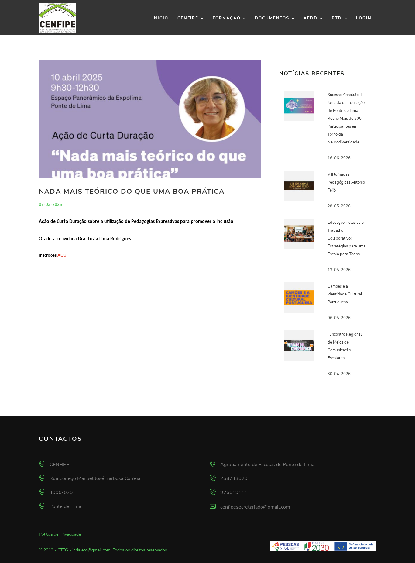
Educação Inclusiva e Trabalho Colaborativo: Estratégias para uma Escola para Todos (346, 238)
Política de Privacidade (60, 534)
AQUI (62, 255)
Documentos (272, 18)
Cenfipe (187, 18)
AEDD (310, 18)
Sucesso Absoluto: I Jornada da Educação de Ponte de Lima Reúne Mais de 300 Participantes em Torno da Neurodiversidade (346, 118)
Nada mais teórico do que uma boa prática (132, 191)
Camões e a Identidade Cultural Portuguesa (345, 294)
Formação (227, 18)
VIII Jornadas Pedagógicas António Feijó (346, 182)
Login (364, 18)
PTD (337, 18)
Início (160, 18)
